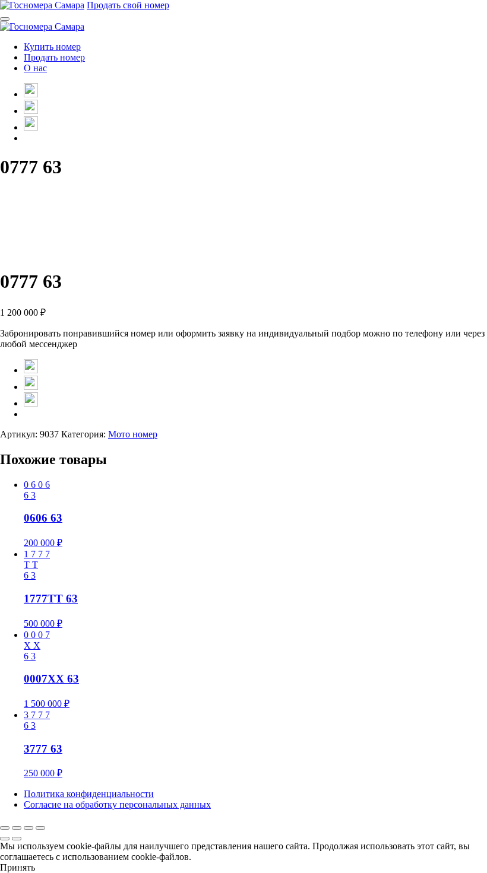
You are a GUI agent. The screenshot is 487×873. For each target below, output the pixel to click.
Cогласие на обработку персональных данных (117, 804)
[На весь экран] (16, 828)
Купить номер (52, 47)
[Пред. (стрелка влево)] (5, 838)
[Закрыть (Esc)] (40, 828)
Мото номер (132, 434)
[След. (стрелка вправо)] (16, 838)
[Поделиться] (28, 828)
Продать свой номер (128, 5)
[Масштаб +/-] (5, 828)
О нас (35, 68)
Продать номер (54, 57)
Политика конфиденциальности (89, 794)
